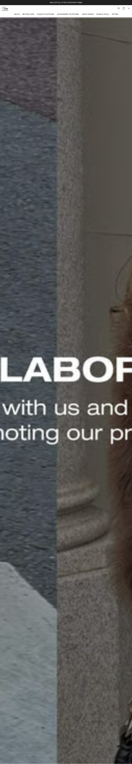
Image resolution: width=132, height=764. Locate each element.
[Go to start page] (5, 9)
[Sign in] (118, 8)
